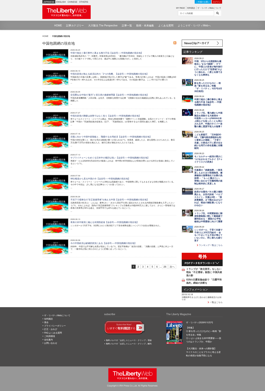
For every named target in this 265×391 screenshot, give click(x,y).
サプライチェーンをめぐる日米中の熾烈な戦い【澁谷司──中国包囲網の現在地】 (109, 157)
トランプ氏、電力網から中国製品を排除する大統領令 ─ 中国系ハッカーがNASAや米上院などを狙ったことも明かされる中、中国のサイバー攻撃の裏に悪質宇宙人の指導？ (208, 119)
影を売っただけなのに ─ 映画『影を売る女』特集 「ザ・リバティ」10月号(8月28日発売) (208, 87)
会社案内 (48, 339)
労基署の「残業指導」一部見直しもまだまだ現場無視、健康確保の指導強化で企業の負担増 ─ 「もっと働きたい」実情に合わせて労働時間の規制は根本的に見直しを (208, 176)
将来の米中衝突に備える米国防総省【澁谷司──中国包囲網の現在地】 (104, 222)
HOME (58, 25)
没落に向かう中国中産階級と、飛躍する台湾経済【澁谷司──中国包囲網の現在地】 (111, 136)
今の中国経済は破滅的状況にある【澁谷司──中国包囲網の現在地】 (103, 242)
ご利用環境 (49, 336)
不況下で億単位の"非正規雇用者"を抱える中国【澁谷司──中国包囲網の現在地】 (109, 199)
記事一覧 (127, 25)
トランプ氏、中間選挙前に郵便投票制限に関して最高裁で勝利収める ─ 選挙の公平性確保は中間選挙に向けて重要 (208, 217)
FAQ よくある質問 (53, 332)
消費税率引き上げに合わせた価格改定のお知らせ (201, 298)
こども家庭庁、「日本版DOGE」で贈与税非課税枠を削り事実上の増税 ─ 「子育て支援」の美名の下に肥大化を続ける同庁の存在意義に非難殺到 (208, 141)
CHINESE (72, 1)
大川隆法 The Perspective (103, 25)
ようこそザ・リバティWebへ (194, 25)
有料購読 (191, 7)
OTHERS (83, 1)
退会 (46, 322)
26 (165, 266)
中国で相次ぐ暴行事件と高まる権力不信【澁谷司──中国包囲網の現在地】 (106, 52)
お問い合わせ (50, 342)
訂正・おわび (50, 328)
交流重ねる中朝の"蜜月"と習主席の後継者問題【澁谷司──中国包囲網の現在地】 (109, 94)
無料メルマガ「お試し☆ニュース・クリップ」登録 (129, 340)
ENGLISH (61, 1)
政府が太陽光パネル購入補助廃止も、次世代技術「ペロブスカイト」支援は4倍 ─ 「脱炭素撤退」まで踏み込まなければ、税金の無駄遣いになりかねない (208, 198)
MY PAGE (180, 7)
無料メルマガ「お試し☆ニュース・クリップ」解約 (129, 343)
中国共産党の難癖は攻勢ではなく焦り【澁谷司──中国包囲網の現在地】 (105, 115)
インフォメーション (196, 289)
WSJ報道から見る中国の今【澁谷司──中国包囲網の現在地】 (100, 178)
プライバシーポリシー (55, 325)
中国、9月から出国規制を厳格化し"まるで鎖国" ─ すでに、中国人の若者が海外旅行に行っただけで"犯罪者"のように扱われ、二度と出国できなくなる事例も (208, 68)
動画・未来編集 (145, 25)
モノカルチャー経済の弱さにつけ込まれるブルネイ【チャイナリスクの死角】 (208, 159)
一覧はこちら (216, 302)
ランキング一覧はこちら (210, 244)
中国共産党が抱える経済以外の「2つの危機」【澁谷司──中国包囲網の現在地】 (109, 73)
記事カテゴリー (75, 25)
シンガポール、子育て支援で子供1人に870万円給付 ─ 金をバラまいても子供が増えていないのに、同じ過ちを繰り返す (208, 235)
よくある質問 (165, 25)
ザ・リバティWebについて (209, 7)
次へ (172, 266)
